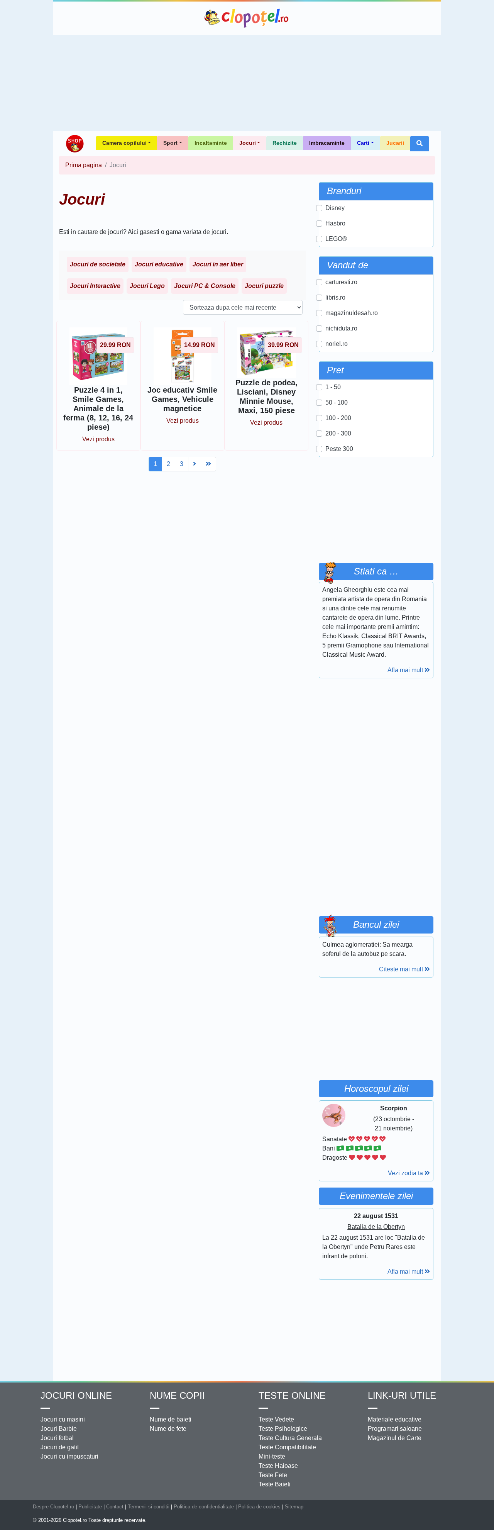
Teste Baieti (275, 1484)
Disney (335, 208)
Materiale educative (394, 1419)
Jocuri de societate (97, 264)
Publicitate (90, 1507)
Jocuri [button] (247, 143)
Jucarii (395, 143)
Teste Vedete (276, 1419)
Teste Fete (273, 1475)
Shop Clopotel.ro (74, 143)
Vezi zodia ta (406, 1173)
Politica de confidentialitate (204, 1507)
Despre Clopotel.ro (53, 1507)
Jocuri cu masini (63, 1419)
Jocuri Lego (147, 286)
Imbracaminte (327, 143)
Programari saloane (395, 1428)
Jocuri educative (159, 264)
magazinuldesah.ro (351, 313)
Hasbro (335, 223)
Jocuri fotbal (57, 1438)
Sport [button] (170, 143)
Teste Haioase (278, 1465)
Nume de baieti (170, 1419)
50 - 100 (336, 402)
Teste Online (292, 1395)
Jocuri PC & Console (204, 286)
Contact (115, 1507)
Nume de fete (168, 1428)
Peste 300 (339, 449)
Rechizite (284, 143)
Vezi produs (98, 439)
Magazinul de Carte (394, 1438)
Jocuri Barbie (59, 1428)
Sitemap (294, 1507)
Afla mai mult (406, 670)
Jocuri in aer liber (218, 264)
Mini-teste (272, 1456)
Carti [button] (363, 143)
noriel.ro (336, 344)
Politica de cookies (259, 1507)
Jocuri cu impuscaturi (69, 1456)
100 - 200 (338, 418)
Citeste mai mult (402, 969)
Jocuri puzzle (264, 286)
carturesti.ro (341, 282)
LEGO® (336, 239)
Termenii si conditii (148, 1507)
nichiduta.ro (341, 328)
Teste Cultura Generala (290, 1438)
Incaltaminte (211, 143)
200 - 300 (338, 433)
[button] (419, 143)
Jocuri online (76, 1395)
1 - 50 (333, 387)
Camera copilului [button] (124, 143)
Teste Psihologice (283, 1428)
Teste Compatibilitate (287, 1447)
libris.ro (335, 297)
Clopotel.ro (247, 18)
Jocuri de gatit (60, 1447)
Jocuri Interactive (95, 286)
